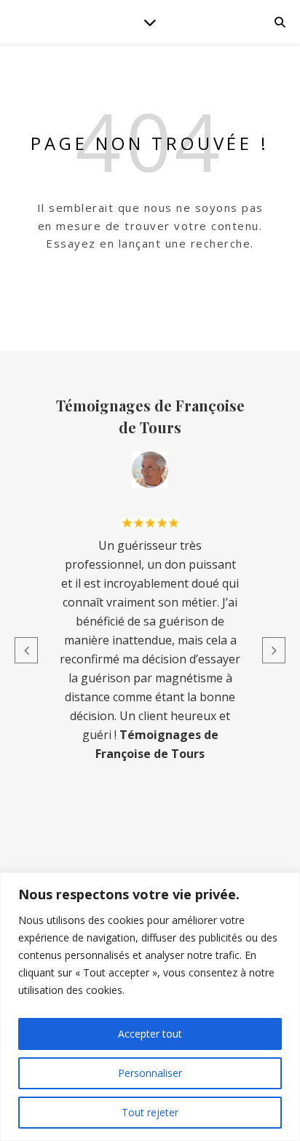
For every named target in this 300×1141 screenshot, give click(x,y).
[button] (26, 650)
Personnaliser (150, 1073)
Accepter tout (150, 1034)
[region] (150, 1006)
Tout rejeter (150, 1112)
